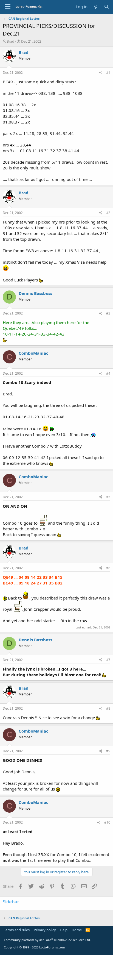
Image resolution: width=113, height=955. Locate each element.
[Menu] (7, 7)
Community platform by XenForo (47, 940)
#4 (108, 373)
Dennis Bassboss (35, 293)
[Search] (106, 7)
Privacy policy (45, 929)
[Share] (100, 73)
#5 (108, 497)
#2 (108, 212)
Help (63, 929)
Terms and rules (17, 929)
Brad (10, 41)
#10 (107, 822)
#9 (108, 751)
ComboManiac (33, 353)
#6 (108, 568)
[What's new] (95, 7)
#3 (108, 313)
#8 (108, 708)
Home (77, 929)
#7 (108, 659)
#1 (108, 72)
